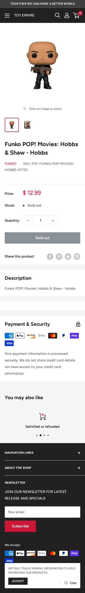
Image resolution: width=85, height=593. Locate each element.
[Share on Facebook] (50, 256)
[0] (76, 15)
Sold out (42, 238)
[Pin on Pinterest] (59, 256)
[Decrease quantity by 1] (28, 220)
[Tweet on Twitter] (68, 256)
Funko (10, 164)
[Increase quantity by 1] (53, 220)
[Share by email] (77, 256)
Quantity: (12, 220)
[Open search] (57, 15)
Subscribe (20, 526)
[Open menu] (7, 15)
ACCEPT (18, 581)
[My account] (66, 15)
